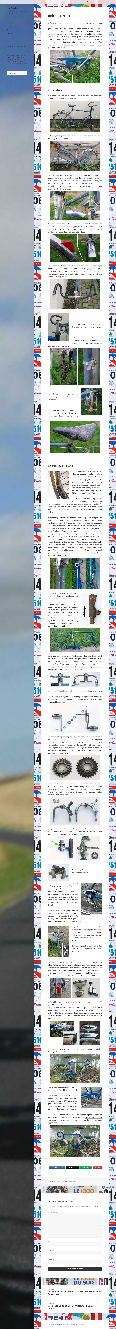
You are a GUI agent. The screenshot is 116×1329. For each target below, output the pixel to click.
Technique (90, 2)
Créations (100, 2)
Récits (81, 2)
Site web (51, 1259)
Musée (109, 2)
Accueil (73, 2)
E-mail (51, 1250)
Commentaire (54, 1213)
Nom (50, 1241)
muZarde (12, 8)
